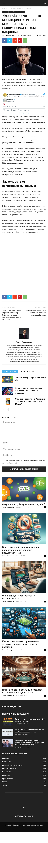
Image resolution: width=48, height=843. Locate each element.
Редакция (16, 825)
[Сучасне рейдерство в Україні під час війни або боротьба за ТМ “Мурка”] (7, 401)
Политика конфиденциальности (32, 825)
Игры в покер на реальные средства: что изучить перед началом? (22, 691)
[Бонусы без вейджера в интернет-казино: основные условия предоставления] (24, 528)
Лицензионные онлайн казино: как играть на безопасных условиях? (29, 390)
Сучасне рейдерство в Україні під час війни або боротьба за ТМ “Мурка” (30, 401)
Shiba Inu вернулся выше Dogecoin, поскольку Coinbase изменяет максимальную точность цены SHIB (11, 315)
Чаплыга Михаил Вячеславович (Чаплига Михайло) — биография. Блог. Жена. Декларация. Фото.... (30, 742)
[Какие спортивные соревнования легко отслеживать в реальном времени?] (24, 623)
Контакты (8, 825)
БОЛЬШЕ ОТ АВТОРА (27, 372)
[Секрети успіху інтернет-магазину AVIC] (7, 379)
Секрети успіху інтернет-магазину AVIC (23, 504)
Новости (12, 8)
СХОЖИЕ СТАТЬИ (10, 372)
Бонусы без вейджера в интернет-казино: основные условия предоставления (21, 550)
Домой (4, 8)
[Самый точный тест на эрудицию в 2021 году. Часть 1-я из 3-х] (7, 722)
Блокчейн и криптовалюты (25, 8)
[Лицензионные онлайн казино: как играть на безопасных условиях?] (7, 391)
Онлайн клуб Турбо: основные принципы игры (18, 597)
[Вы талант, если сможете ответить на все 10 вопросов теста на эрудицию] (7, 732)
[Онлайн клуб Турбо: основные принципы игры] (24, 577)
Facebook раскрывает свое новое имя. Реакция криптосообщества (35, 312)
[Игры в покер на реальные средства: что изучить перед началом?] (24, 671)
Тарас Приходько (10, 35)
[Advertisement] (24, 260)
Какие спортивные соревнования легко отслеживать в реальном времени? (20, 644)
